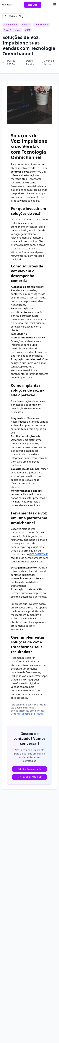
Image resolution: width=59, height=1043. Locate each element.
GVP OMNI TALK (38, 554)
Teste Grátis (33, 4)
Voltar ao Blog (16, 16)
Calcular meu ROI (32, 776)
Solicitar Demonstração (29, 769)
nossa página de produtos (30, 713)
